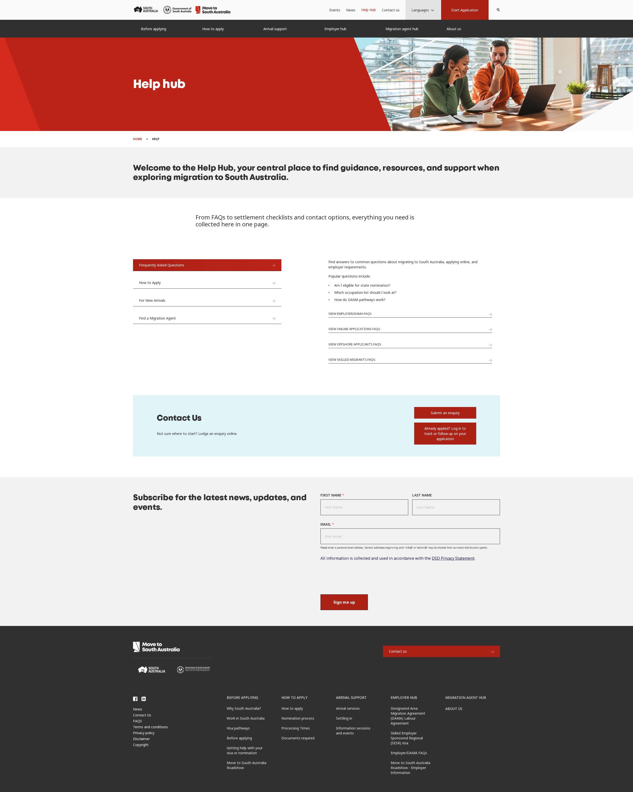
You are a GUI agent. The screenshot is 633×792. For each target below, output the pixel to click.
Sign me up (344, 602)
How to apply (294, 697)
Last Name (422, 495)
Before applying (242, 697)
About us (453, 708)
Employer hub (404, 697)
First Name (332, 495)
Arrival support (351, 697)
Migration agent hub (465, 697)
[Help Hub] (368, 10)
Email (327, 524)
